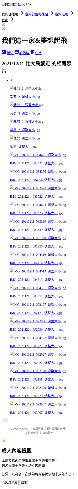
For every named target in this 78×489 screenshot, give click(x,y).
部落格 (24, 53)
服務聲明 (47, 432)
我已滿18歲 (10, 482)
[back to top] (5, 420)
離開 (24, 482)
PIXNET (24, 428)
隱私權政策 (31, 432)
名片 (38, 53)
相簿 (10, 53)
